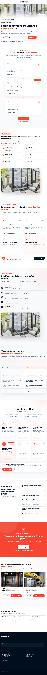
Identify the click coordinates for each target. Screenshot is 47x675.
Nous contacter (30, 656)
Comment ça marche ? (7, 655)
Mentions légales (30, 654)
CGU (27, 655)
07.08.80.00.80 (5, 646)
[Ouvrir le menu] (2, 2)
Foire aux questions (7, 656)
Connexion (4, 665)
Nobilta (7, 589)
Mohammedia (7, 19)
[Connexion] (45, 2)
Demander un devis (17, 595)
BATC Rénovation (32, 589)
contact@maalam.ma (6, 643)
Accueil (2, 19)
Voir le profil (6, 595)
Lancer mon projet (23, 118)
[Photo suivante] (21, 579)
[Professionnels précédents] (41, 568)
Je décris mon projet (38, 258)
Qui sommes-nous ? (6, 654)
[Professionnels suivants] (44, 568)
